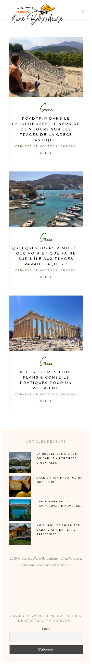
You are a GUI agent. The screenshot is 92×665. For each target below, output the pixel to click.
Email (46, 629)
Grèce (46, 153)
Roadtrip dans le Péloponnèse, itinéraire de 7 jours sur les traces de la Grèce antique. (46, 129)
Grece (46, 109)
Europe (68, 146)
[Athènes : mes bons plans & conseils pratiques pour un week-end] (46, 323)
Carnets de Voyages (36, 146)
